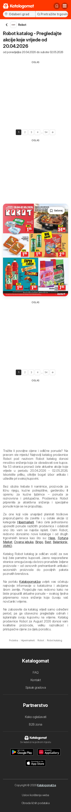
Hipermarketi (25, 522)
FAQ (35, 672)
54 (46, 132)
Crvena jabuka (24, 542)
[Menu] (64, 6)
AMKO (7, 546)
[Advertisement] (35, 92)
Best (48, 542)
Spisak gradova (35, 687)
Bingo (39, 542)
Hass (51, 538)
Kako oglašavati (35, 717)
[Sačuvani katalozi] (56, 6)
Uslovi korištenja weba (35, 795)
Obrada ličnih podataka (35, 803)
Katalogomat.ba (29, 582)
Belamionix (60, 542)
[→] (52, 132)
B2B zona (35, 724)
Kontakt (35, 680)
